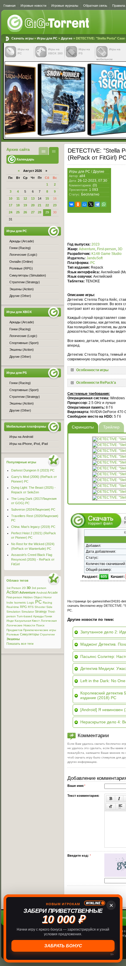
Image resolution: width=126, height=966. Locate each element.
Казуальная (23, 620)
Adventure (87, 249)
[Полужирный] (110, 798)
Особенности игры (92, 370)
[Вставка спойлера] (120, 806)
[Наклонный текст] (119, 798)
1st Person (13, 588)
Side (49, 607)
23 (55, 205)
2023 (95, 244)
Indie (9, 602)
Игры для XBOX (19, 312)
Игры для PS (16, 372)
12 (25, 198)
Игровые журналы (64, 5)
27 (33, 212)
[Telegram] (97, 204)
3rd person (39, 588)
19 (25, 205)
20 (33, 205)
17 (10, 205)
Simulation (13, 611)
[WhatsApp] (103, 204)
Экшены (13, 639)
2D (24, 588)
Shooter (40, 607)
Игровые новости (33, 5)
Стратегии (47, 634)
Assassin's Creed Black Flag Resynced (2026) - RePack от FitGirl (33, 559)
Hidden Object (32, 597)
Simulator (27, 611)
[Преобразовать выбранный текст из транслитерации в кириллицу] (111, 806)
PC (92, 263)
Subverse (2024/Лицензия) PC (33, 509)
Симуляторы (29, 634)
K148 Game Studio (106, 254)
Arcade (52, 592)
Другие (66, 38)
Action (12, 592)
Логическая (49, 620)
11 (18, 198)
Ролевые (12, 634)
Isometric (20, 602)
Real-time (12, 607)
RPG (23, 607)
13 (33, 198)
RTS (31, 607)
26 (25, 212)
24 (10, 212)
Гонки (48, 616)
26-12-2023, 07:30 (92, 181)
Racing (47, 602)
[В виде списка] (43, 151)
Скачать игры (48, 23)
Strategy (41, 611)
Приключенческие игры (39, 630)
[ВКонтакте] (71, 204)
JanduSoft (94, 258)
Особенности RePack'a (96, 383)
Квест (36, 620)
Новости (29, 625)
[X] (90, 204)
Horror (47, 597)
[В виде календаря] (54, 151)
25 (18, 212)
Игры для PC (47, 38)
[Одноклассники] (78, 204)
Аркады (38, 616)
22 (47, 205)
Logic (30, 602)
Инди (10, 620)
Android (41, 592)
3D (120, 249)
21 (39, 205)
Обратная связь (95, 5)
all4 (82, 176)
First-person (106, 249)
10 (10, 198)
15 (47, 198)
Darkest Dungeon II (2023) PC (33, 470)
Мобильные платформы (26, 426)
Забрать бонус (63, 945)
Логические (14, 625)
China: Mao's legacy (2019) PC (33, 526)
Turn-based (24, 616)
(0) (95, 185)
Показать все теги (19, 643)
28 (39, 212)
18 (18, 205)
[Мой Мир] (84, 204)
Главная (10, 5)
